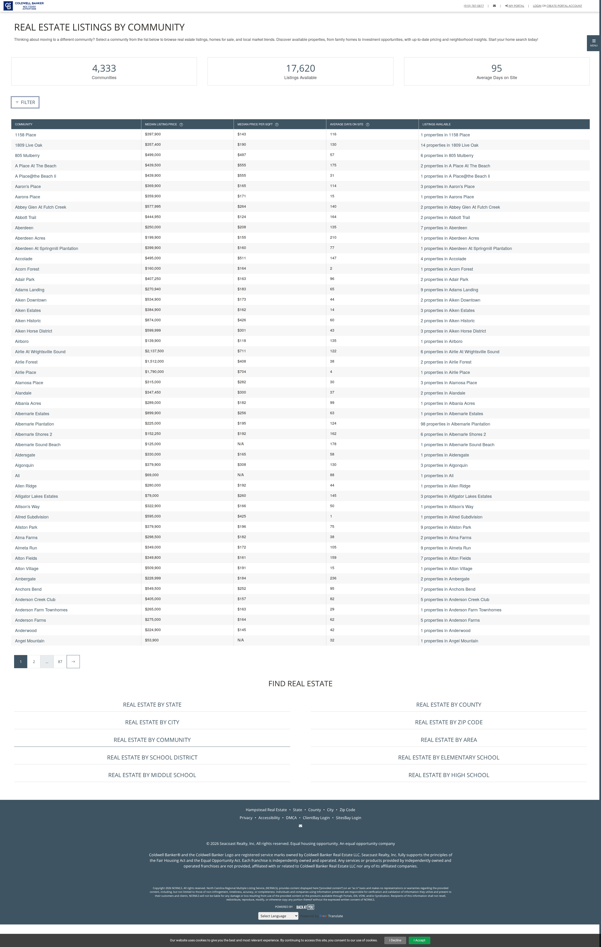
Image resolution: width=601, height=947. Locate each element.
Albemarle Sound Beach (38, 444)
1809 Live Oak (28, 145)
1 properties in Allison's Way (447, 506)
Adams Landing (29, 289)
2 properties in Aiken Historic (448, 320)
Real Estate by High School (448, 775)
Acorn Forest (27, 269)
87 (60, 661)
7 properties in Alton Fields (446, 558)
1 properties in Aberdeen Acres (450, 238)
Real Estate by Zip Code (449, 722)
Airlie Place (25, 372)
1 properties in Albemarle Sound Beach (457, 444)
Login (537, 6)
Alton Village (27, 568)
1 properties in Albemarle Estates (452, 413)
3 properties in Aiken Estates (448, 310)
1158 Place (25, 134)
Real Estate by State (152, 704)
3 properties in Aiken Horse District (453, 331)
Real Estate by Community (152, 740)
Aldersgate (25, 455)
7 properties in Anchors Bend (448, 589)
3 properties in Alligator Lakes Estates (456, 496)
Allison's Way (27, 506)
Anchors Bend (28, 589)
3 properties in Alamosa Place (449, 382)
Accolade (23, 258)
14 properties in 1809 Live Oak (449, 145)
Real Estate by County (448, 704)
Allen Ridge (26, 486)
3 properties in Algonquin (444, 465)
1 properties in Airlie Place (445, 372)
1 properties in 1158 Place (445, 134)
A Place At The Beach (35, 165)
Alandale (23, 393)
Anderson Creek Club (35, 599)
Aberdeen (24, 227)
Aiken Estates (28, 310)
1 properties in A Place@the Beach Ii (455, 176)
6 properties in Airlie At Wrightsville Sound (460, 351)
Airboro (22, 341)
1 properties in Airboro (441, 341)
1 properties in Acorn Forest (447, 269)
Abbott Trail (25, 217)
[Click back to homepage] (22, 5)
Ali (17, 475)
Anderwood (26, 630)
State (297, 809)
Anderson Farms (30, 620)
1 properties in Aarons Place (447, 196)
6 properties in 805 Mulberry (447, 155)
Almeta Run (26, 547)
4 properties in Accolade (443, 258)
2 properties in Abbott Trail (445, 217)
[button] (594, 43)
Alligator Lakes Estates (36, 496)
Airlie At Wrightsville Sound (40, 351)
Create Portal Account (564, 6)
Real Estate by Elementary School (448, 757)
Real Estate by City (152, 722)
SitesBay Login (348, 817)
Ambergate (25, 578)
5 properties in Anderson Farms (450, 620)
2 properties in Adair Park (444, 279)
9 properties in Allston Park (446, 527)
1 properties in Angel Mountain (449, 640)
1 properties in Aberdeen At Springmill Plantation (466, 248)
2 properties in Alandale (443, 393)
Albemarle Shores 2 (33, 434)
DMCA (291, 817)
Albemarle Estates (32, 413)
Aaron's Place (28, 186)
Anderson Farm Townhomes (41, 609)
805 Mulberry (27, 155)
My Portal (516, 6)
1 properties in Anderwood (445, 630)
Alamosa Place (29, 382)
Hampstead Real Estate (266, 809)
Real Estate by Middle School (152, 775)
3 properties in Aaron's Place (448, 186)
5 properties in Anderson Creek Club (455, 599)
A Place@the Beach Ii (35, 176)
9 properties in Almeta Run (446, 547)
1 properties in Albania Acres (448, 403)
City (330, 809)
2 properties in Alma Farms (446, 537)
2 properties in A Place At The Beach (455, 165)
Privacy (246, 817)
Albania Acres (28, 403)
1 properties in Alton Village (446, 568)
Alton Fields (26, 558)
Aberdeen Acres (30, 238)
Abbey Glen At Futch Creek (40, 207)
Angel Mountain (29, 640)
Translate (335, 916)
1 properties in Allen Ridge (445, 486)
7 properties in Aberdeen (444, 227)
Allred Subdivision (32, 517)
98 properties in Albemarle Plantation (455, 424)
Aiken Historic (28, 320)
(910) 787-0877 (474, 6)
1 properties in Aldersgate (445, 455)
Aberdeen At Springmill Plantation (46, 248)
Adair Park (25, 279)
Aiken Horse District (33, 331)
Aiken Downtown (30, 300)
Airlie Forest (26, 362)
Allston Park (26, 527)
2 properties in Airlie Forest (446, 362)
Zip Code (347, 809)
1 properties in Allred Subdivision (451, 517)
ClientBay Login (316, 817)
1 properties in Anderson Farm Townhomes (461, 609)
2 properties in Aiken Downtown (450, 300)
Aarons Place (27, 196)
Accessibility (269, 817)
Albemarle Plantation (34, 424)
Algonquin (24, 465)
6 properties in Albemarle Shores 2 (453, 434)
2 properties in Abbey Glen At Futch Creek (460, 207)
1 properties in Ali (437, 475)
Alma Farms (26, 537)
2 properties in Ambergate (445, 578)
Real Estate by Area (449, 740)
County (314, 809)
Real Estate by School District (152, 757)
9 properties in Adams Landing (449, 289)
